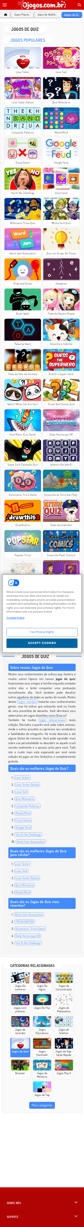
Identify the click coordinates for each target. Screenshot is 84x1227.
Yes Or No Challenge (28, 834)
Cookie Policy (15, 618)
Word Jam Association (31, 842)
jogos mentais (27, 702)
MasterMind (23, 813)
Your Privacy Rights (42, 632)
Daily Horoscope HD (27, 936)
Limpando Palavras (27, 806)
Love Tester (22, 777)
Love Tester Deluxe (27, 785)
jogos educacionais (52, 720)
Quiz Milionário (24, 799)
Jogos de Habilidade (47, 14)
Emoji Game (23, 820)
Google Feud (23, 827)
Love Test (21, 792)
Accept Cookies (42, 643)
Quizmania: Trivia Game (30, 929)
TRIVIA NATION (24, 922)
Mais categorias (42, 1105)
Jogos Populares (22, 14)
